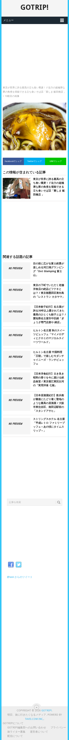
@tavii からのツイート (20, 576)
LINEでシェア (56, 161)
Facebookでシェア (13, 161)
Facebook (11, 565)
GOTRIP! (34, 7)
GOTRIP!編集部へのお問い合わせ (26, 727)
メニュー (8, 20)
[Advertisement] (34, 50)
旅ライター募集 (16, 731)
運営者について (39, 731)
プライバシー (58, 727)
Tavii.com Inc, (34, 718)
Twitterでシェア (34, 161)
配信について (15, 735)
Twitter (19, 565)
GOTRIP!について (13, 723)
